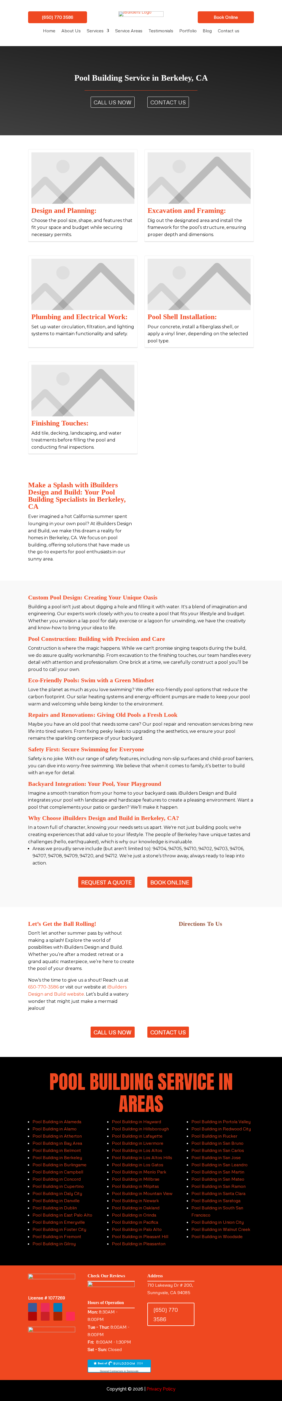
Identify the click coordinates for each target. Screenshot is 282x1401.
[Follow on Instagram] (45, 1307)
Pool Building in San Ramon (218, 1186)
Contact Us (168, 102)
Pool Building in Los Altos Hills (142, 1157)
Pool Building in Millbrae (135, 1179)
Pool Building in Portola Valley (221, 1121)
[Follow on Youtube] (57, 1316)
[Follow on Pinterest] (45, 1316)
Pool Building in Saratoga (215, 1200)
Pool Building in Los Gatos (137, 1164)
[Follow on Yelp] (32, 1316)
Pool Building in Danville (56, 1200)
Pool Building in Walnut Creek (220, 1229)
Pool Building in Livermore (137, 1143)
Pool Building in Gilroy (54, 1243)
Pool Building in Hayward (136, 1121)
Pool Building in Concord (56, 1179)
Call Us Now (113, 102)
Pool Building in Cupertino (58, 1186)
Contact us (228, 31)
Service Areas (128, 31)
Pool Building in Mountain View (142, 1193)
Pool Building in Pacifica (135, 1222)
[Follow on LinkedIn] (57, 1307)
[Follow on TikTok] (70, 1316)
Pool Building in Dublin (54, 1207)
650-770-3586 (43, 987)
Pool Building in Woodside (217, 1236)
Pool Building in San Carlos (217, 1150)
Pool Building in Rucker (214, 1136)
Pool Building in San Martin (217, 1172)
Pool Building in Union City (217, 1222)
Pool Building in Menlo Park (139, 1172)
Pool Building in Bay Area (57, 1143)
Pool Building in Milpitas (135, 1186)
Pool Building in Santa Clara (218, 1193)
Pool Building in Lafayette (137, 1136)
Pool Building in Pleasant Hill (140, 1236)
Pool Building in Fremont (56, 1236)
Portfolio (188, 31)
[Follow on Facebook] (32, 1307)
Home (49, 31)
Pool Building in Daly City (57, 1193)
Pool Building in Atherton (57, 1136)
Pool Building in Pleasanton (139, 1243)
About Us (71, 31)
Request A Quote (106, 882)
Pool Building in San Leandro (219, 1164)
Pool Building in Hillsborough (140, 1129)
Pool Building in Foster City (59, 1229)
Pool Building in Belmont (56, 1150)
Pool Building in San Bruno (217, 1143)
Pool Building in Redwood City (221, 1129)
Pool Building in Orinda (134, 1215)
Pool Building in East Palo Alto (62, 1215)
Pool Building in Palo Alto (137, 1229)
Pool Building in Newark (135, 1200)
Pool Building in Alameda (56, 1121)
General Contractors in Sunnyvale (119, 1371)
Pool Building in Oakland (135, 1207)
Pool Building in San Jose (216, 1157)
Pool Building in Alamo (54, 1129)
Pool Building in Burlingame (59, 1164)
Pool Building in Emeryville (58, 1222)
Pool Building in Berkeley (57, 1157)
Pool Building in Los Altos (137, 1150)
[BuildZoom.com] (119, 1366)
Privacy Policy (161, 1389)
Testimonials (160, 31)
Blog (207, 31)
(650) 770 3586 (57, 17)
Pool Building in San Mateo (217, 1179)
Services (95, 31)
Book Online (226, 17)
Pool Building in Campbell (57, 1172)
